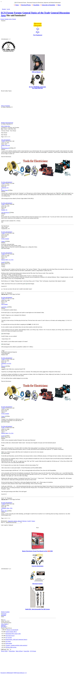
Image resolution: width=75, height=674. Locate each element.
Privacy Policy (4, 651)
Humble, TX (4, 210)
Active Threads (12, 19)
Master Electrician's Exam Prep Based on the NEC (37, 551)
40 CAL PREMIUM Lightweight (37, 87)
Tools (37, 29)
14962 (3, 233)
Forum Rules (12, 651)
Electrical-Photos (26, 5)
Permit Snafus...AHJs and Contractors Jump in (16, 639)
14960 (3, 183)
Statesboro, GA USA (6, 363)
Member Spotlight (5, 612)
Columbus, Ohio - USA (6, 508)
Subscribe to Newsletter (48, 5)
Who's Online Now (5, 126)
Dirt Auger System (37, 583)
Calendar (6, 19)
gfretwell (20, 521)
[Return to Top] (1, 1)
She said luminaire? (5, 139)
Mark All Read (19, 651)
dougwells (10, 521)
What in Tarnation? (5, 105)
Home (17, 5)
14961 (3, 204)
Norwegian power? (10, 635)
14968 (3, 504)
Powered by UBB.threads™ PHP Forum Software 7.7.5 (14, 672)
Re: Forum (8, 641)
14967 (3, 427)
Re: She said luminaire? (6, 182)
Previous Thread (5, 130)
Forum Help (26, 651)
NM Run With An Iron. (11, 647)
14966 (3, 408)
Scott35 (29, 521)
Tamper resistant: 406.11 (11, 631)
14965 (3, 359)
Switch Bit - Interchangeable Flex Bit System (37, 609)
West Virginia (4, 304)
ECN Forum (7, 12)
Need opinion (9, 643)
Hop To (3, 522)
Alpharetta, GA (4, 187)
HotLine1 (24, 521)
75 (4, 619)
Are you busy (9, 637)
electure (15, 521)
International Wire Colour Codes (13, 633)
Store (59, 5)
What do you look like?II (12, 629)
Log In (8, 9)
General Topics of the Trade (36, 12)
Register (4, 9)
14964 (3, 298)
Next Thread (13, 130)
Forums (18, 12)
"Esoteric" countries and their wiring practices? (16, 645)
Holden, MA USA (5, 145)
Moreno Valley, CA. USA (7, 259)
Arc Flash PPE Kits (37, 88)
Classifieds (36, 5)
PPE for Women (36, 72)
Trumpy (33, 521)
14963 (3, 254)
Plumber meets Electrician (7, 122)
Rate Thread (4, 134)
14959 (3, 141)
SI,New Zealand (5, 238)
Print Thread (4, 132)
